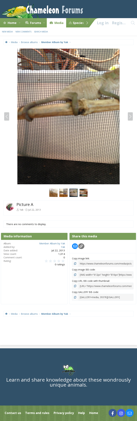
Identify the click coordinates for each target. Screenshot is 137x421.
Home (12, 23)
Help (81, 413)
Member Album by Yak (52, 243)
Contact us (13, 413)
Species (78, 23)
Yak (21, 209)
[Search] (133, 22)
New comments (23, 31)
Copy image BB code (83, 269)
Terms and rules (37, 413)
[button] (19, 22)
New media (7, 31)
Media (58, 23)
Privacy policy (63, 413)
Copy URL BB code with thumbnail (90, 280)
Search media (41, 31)
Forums (35, 23)
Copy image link (80, 258)
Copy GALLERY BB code (85, 292)
